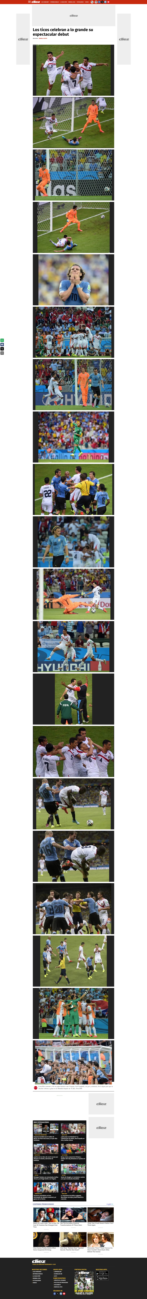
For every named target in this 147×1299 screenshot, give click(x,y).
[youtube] (64, 1293)
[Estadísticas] (96, 2)
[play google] (105, 1273)
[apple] (105, 1278)
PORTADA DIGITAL (81, 1270)
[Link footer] (39, 1261)
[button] (2, 340)
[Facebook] (54, 1293)
